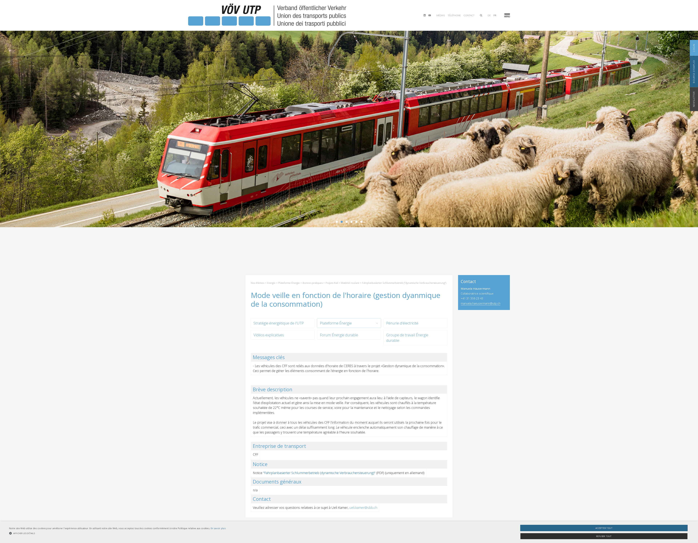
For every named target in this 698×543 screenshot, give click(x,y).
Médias (440, 15)
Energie (271, 283)
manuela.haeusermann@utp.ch (480, 303)
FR (495, 15)
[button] (117, 533)
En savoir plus (218, 528)
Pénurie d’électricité (402, 323)
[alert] (349, 532)
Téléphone (454, 15)
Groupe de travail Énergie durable (407, 337)
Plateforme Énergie (289, 283)
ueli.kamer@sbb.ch (363, 507)
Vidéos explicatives (269, 334)
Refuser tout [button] (604, 536)
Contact (469, 15)
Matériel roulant (350, 283)
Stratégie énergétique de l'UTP (279, 323)
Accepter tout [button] (603, 528)
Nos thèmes (257, 283)
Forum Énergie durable (339, 334)
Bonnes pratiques (313, 283)
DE (489, 15)
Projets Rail (332, 283)
